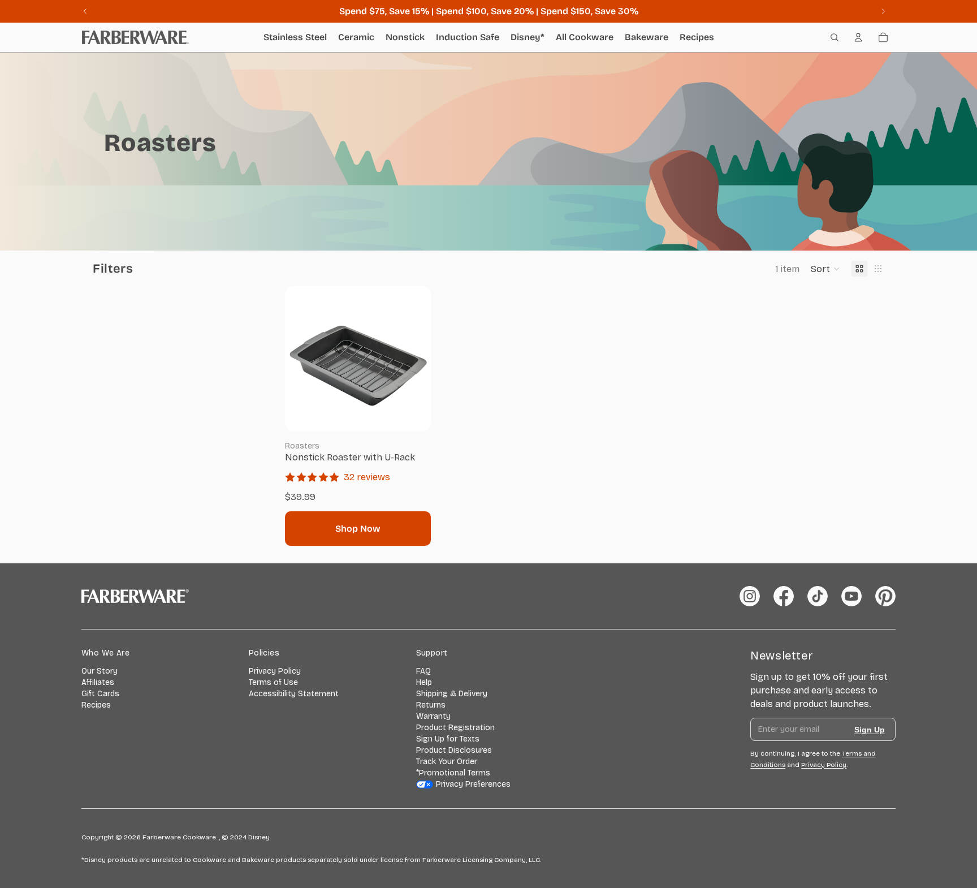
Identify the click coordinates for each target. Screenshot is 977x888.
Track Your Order (446, 761)
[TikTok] (817, 596)
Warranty (433, 716)
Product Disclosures (454, 750)
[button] (825, 268)
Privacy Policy (275, 671)
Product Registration (455, 727)
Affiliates (97, 682)
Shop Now (358, 528)
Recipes (96, 705)
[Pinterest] (885, 596)
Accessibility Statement (294, 694)
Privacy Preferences (473, 784)
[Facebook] (783, 596)
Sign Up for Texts (447, 739)
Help (424, 682)
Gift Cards (100, 694)
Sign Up (869, 729)
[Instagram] (750, 596)
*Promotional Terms (453, 773)
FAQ (423, 671)
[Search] (834, 37)
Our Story (99, 671)
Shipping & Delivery (451, 694)
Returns (431, 705)
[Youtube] (851, 596)
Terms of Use (273, 682)
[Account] (858, 37)
